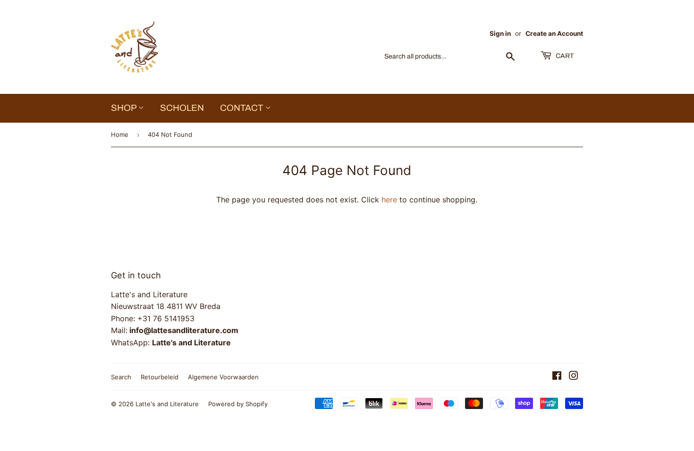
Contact (242, 108)
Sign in (500, 33)
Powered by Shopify (238, 404)
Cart (564, 55)
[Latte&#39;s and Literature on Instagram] (573, 376)
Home (119, 134)
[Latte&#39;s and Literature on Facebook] (557, 376)
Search (121, 377)
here (389, 199)
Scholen (182, 108)
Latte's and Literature (167, 404)
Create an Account (554, 33)
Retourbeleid (159, 377)
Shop (124, 108)
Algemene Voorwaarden (223, 377)
